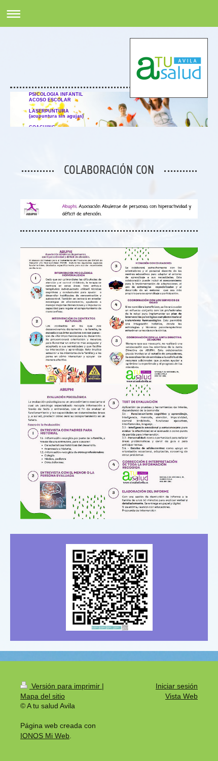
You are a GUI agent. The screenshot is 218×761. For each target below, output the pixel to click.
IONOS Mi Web (44, 736)
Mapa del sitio (42, 696)
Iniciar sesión (177, 686)
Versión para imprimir (65, 686)
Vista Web (181, 696)
